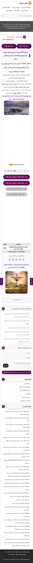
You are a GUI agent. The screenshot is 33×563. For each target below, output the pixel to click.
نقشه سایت (11, 554)
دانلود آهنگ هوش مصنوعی (24, 390)
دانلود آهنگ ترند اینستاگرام (24, 386)
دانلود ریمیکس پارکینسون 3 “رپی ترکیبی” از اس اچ (18, 327)
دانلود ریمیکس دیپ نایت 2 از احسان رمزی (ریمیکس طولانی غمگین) (16, 322)
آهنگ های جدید (25, 8)
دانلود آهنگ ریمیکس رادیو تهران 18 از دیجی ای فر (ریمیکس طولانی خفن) (17, 508)
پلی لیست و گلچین (26, 397)
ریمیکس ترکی (27, 383)
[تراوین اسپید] (16, 295)
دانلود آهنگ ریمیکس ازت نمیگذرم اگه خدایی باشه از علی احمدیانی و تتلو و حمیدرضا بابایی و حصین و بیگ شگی (18, 474)
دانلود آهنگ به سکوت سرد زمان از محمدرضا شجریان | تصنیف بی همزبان (16, 488)
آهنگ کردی (9, 11)
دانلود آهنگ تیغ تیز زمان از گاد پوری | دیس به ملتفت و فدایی (17, 479)
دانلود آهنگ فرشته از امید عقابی (22, 499)
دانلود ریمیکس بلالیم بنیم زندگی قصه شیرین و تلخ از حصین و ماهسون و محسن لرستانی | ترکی (16, 521)
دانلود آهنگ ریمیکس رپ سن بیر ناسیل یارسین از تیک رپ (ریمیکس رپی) (17, 515)
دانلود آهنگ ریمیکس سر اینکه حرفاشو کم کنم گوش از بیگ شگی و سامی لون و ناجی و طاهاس (17, 315)
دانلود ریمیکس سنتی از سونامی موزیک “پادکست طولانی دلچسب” (17, 442)
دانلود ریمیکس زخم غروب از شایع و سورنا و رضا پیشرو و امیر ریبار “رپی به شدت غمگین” (16, 340)
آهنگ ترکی (24, 11)
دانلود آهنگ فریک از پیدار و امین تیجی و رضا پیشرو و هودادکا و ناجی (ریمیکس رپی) (15, 55)
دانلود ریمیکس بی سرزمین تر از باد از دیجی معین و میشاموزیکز (16, 437)
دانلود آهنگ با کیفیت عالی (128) (15, 183)
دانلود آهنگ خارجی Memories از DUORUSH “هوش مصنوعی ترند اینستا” (16, 462)
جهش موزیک (19, 37)
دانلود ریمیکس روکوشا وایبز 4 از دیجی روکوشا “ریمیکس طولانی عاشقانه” (17, 426)
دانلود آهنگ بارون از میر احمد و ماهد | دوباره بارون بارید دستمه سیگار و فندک (16, 449)
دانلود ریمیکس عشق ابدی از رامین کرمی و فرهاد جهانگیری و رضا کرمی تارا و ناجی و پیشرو (16, 333)
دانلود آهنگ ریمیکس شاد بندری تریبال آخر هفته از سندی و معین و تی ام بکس (16, 534)
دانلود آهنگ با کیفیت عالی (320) (15, 177)
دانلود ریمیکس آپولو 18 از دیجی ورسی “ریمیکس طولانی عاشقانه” (17, 432)
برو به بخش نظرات (9, 46)
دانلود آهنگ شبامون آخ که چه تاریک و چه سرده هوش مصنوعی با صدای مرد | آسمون (16, 455)
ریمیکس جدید (16, 8)
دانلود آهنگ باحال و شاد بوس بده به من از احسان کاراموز (17, 539)
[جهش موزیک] (24, 3)
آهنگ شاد (17, 11)
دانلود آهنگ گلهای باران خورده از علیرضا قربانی (19, 496)
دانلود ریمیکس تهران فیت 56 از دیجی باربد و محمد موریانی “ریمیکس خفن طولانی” (17, 413)
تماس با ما (7, 552)
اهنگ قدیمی (27, 393)
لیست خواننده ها (16, 552)
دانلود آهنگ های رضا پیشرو (15, 189)
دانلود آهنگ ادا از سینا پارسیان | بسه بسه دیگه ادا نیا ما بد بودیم (16, 493)
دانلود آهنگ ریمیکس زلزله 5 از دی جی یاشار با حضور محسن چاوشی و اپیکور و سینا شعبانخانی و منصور (17, 544)
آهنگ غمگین (6, 8)
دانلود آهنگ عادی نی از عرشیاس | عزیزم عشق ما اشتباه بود (16, 483)
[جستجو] (2, 16)
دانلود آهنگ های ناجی (15, 194)
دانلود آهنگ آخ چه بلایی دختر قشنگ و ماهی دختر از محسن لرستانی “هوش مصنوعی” (17, 468)
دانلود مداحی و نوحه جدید (25, 400)
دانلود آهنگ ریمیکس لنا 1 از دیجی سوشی (20, 503)
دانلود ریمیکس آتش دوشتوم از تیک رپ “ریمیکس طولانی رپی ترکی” (16, 419)
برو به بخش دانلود (24, 46)
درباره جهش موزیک (21, 554)
